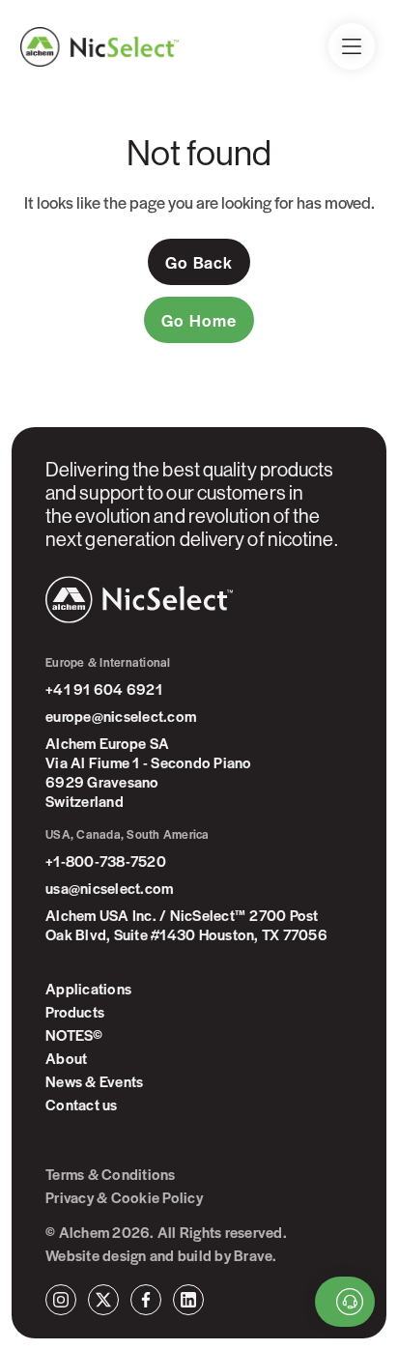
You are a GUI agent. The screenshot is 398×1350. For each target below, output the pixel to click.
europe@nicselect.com (120, 716)
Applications (88, 988)
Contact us (81, 1104)
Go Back (199, 261)
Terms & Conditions (110, 1174)
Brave (253, 1255)
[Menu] (351, 46)
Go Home (198, 319)
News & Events (94, 1081)
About (66, 1058)
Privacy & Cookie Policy (124, 1197)
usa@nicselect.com (109, 888)
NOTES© (74, 1035)
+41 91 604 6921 (103, 689)
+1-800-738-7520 (105, 861)
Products (74, 1011)
